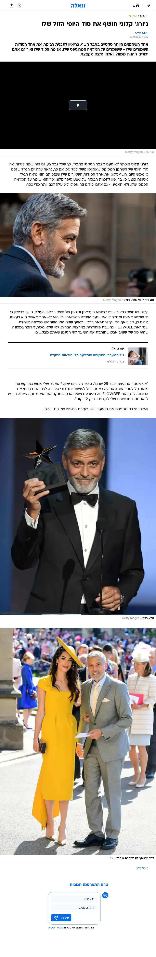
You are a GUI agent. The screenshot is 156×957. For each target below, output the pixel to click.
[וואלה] (78, 5)
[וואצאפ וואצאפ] (19, 5)
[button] (136, 5)
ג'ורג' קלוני (142, 868)
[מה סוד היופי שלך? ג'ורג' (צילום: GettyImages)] (78, 248)
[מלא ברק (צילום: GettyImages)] (78, 520)
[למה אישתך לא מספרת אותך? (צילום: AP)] (78, 745)
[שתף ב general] (11, 5)
